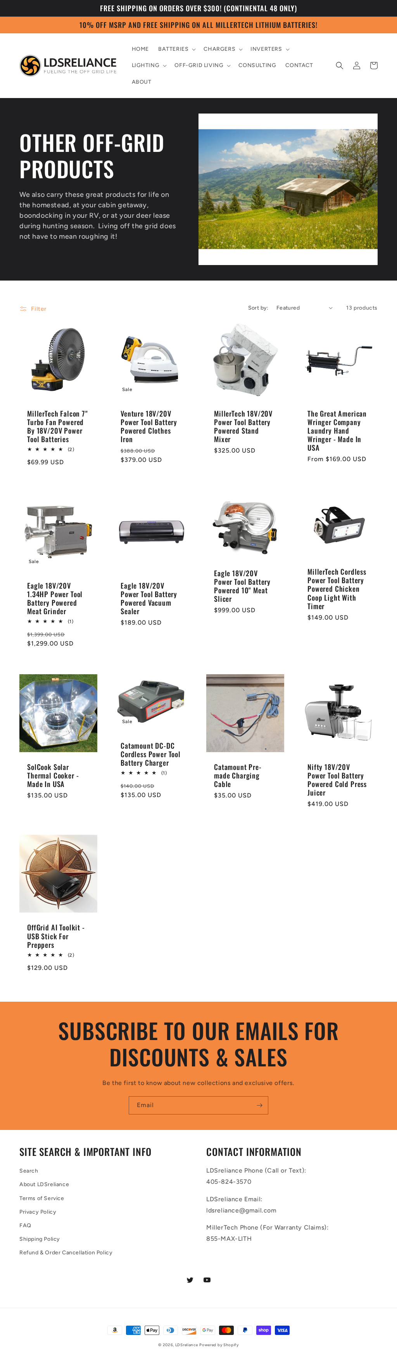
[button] (176, 49)
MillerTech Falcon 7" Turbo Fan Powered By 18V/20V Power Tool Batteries (57, 426)
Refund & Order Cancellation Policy (65, 1252)
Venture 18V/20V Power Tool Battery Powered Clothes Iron (149, 426)
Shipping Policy (39, 1239)
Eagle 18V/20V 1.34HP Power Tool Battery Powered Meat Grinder (55, 598)
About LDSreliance (44, 1184)
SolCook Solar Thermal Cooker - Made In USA (53, 775)
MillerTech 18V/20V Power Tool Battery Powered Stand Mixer (243, 426)
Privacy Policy (37, 1212)
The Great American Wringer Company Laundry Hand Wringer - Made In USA (337, 430)
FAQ (25, 1225)
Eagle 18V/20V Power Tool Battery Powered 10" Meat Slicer (242, 586)
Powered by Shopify (219, 1344)
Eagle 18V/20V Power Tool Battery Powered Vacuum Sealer (149, 598)
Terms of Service (41, 1198)
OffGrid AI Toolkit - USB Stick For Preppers (56, 936)
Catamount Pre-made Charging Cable (238, 775)
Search (28, 1171)
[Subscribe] (259, 1105)
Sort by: (258, 308)
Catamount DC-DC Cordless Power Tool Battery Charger (151, 754)
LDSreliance (186, 1344)
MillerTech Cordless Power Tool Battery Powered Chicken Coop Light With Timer (336, 588)
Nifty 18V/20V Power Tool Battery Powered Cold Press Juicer (337, 780)
